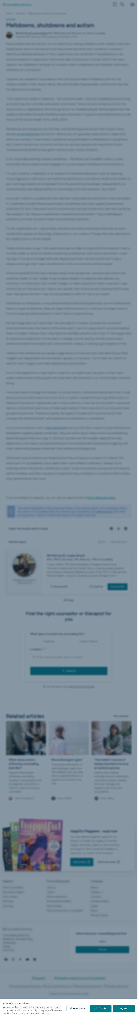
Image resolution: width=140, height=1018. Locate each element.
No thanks (100, 1008)
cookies (15, 1007)
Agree (123, 1008)
